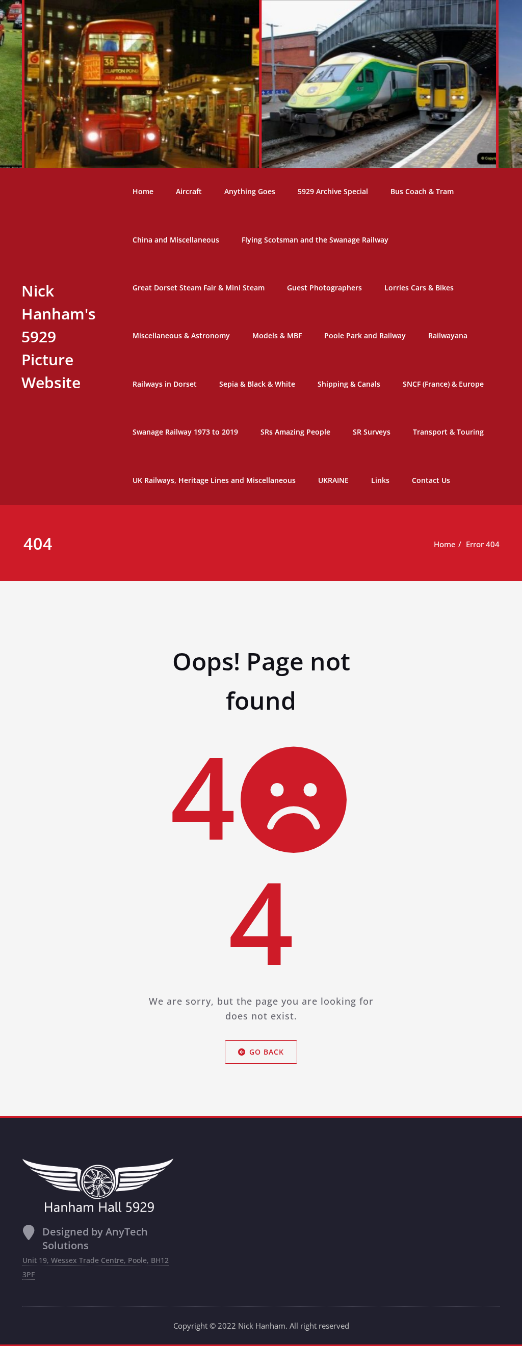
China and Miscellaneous (176, 240)
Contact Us (431, 480)
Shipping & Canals (349, 384)
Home (143, 191)
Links (380, 480)
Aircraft (189, 191)
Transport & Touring (448, 432)
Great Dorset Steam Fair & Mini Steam (199, 287)
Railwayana (447, 335)
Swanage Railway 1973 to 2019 (185, 432)
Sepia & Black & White (257, 384)
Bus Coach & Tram (422, 191)
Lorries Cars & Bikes (419, 287)
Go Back (266, 1052)
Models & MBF (277, 335)
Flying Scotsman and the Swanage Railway (315, 240)
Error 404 (483, 544)
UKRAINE (333, 480)
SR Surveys (371, 432)
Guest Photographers (324, 287)
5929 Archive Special (333, 191)
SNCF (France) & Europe (443, 384)
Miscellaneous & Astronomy (181, 335)
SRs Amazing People (295, 432)
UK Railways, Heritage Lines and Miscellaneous (214, 480)
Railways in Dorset (165, 384)
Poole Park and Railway (365, 335)
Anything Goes (249, 191)
